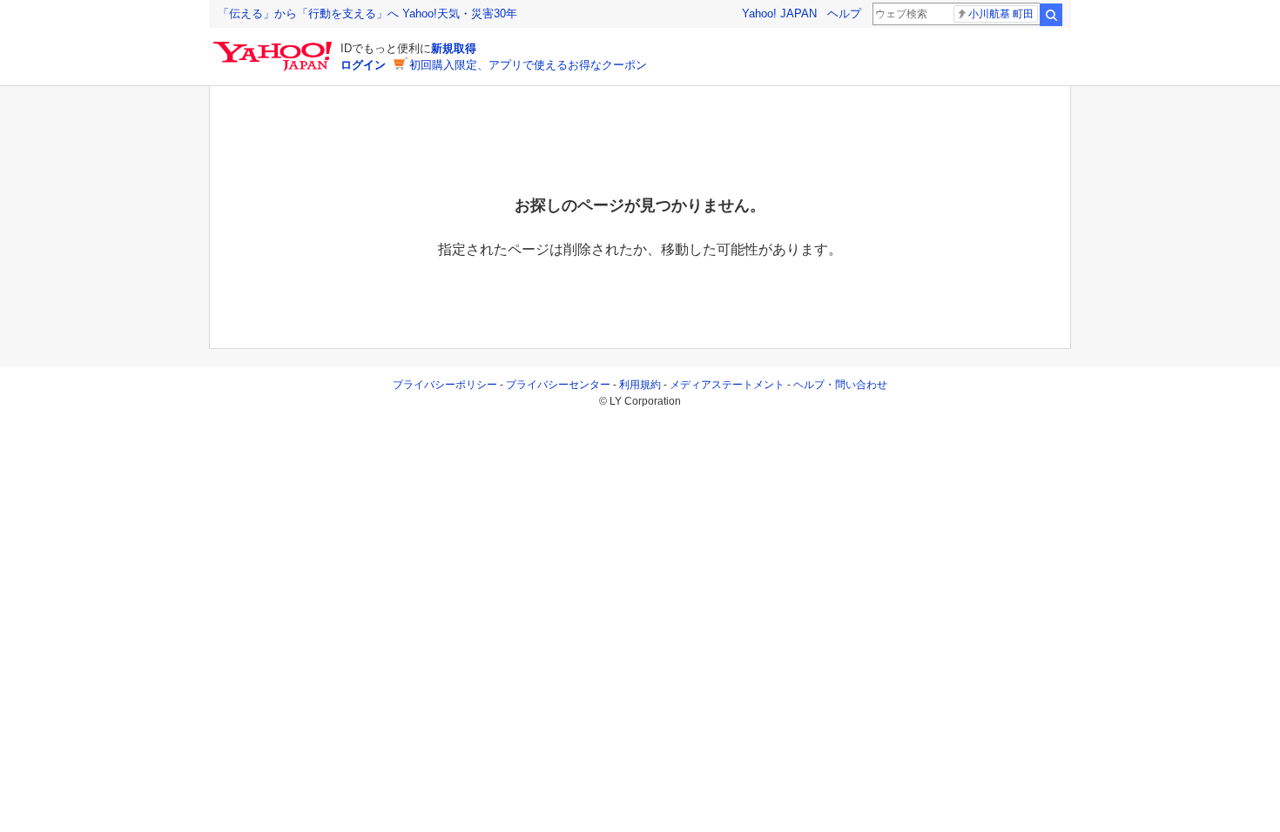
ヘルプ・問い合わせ (840, 385)
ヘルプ (844, 13)
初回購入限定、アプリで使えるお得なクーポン (528, 64)
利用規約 (640, 385)
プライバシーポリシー (445, 385)
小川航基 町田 (1001, 14)
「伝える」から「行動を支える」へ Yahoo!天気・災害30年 (367, 13)
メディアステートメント (727, 385)
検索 (1051, 14)
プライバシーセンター (558, 385)
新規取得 (453, 48)
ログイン (363, 64)
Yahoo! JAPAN (779, 13)
